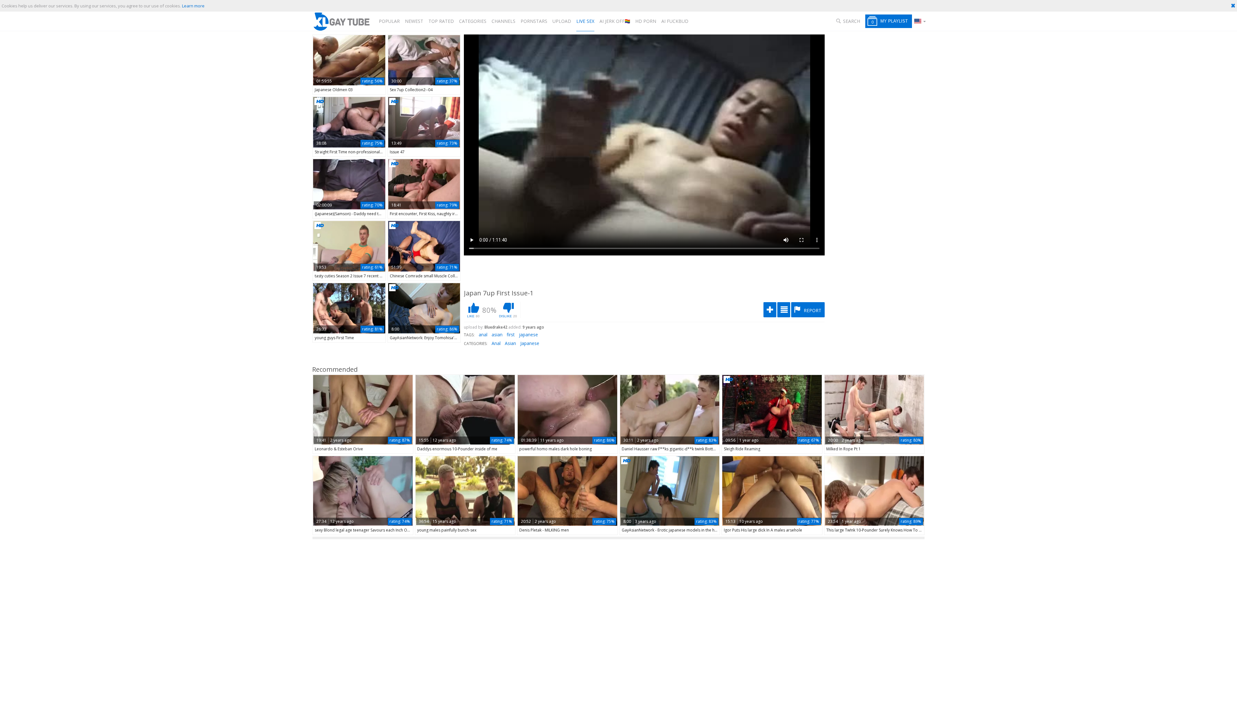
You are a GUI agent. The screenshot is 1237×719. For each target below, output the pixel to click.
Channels (503, 21)
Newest (414, 21)
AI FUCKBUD (674, 21)
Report (811, 310)
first (511, 334)
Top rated (441, 21)
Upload (561, 21)
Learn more (193, 6)
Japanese (529, 343)
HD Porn (645, 21)
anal (483, 334)
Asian (510, 343)
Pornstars (534, 21)
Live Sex (585, 21)
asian (497, 334)
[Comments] (783, 309)
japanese (528, 334)
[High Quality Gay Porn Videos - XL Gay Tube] (341, 21)
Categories (472, 21)
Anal (496, 343)
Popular (389, 21)
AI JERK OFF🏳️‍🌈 (614, 21)
